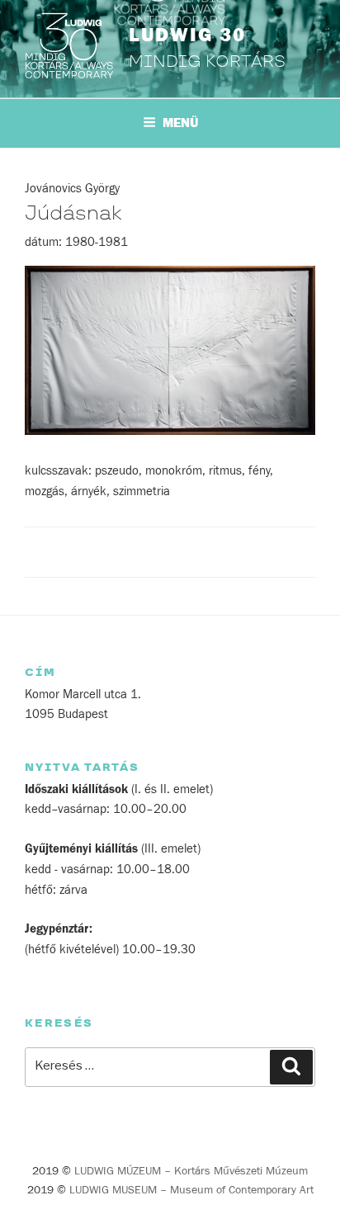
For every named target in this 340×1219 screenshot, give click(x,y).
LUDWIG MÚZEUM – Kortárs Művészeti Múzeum (191, 1171)
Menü (180, 123)
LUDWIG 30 (187, 35)
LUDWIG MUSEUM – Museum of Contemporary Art (191, 1190)
